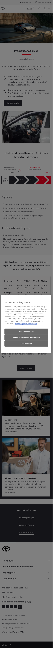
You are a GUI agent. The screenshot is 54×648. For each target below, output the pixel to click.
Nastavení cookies (26, 331)
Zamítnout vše (26, 343)
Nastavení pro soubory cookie (26, 323)
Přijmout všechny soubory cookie (26, 337)
